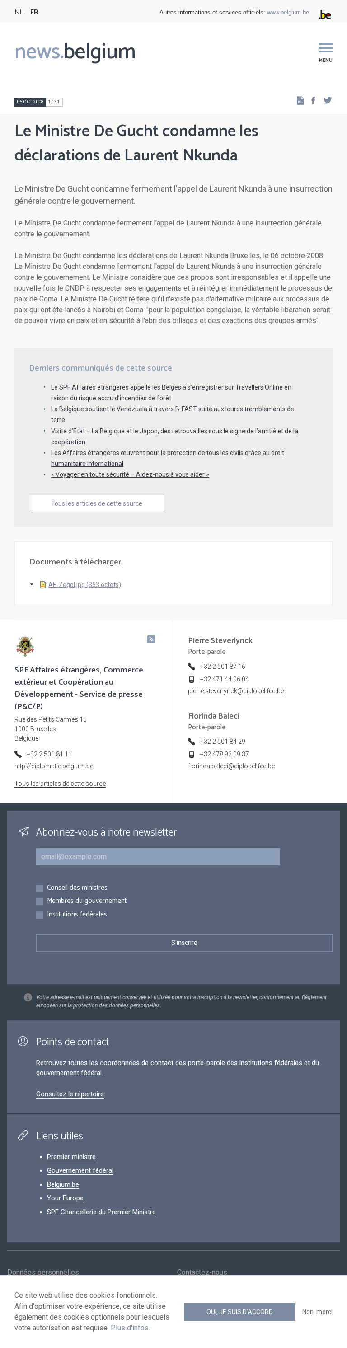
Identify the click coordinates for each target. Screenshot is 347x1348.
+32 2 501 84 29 (222, 741)
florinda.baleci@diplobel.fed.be (231, 766)
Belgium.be (63, 1184)
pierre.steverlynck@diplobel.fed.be (236, 691)
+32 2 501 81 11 (49, 754)
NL (18, 12)
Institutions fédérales (77, 915)
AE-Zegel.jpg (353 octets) (84, 584)
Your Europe (65, 1198)
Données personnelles (43, 1272)
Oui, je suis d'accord (239, 1311)
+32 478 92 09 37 (224, 754)
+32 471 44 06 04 (224, 679)
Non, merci (317, 1311)
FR (34, 12)
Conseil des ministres (77, 888)
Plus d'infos (130, 1328)
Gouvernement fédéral (80, 1170)
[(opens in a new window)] (310, 100)
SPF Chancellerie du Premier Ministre (101, 1212)
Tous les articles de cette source (96, 503)
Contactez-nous (202, 1272)
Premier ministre (71, 1157)
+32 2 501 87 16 (222, 666)
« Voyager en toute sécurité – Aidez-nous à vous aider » (130, 474)
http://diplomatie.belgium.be (53, 766)
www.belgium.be (288, 12)
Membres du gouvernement (87, 901)
